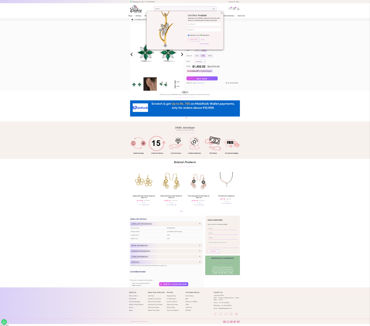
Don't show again (204, 43)
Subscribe (193, 39)
